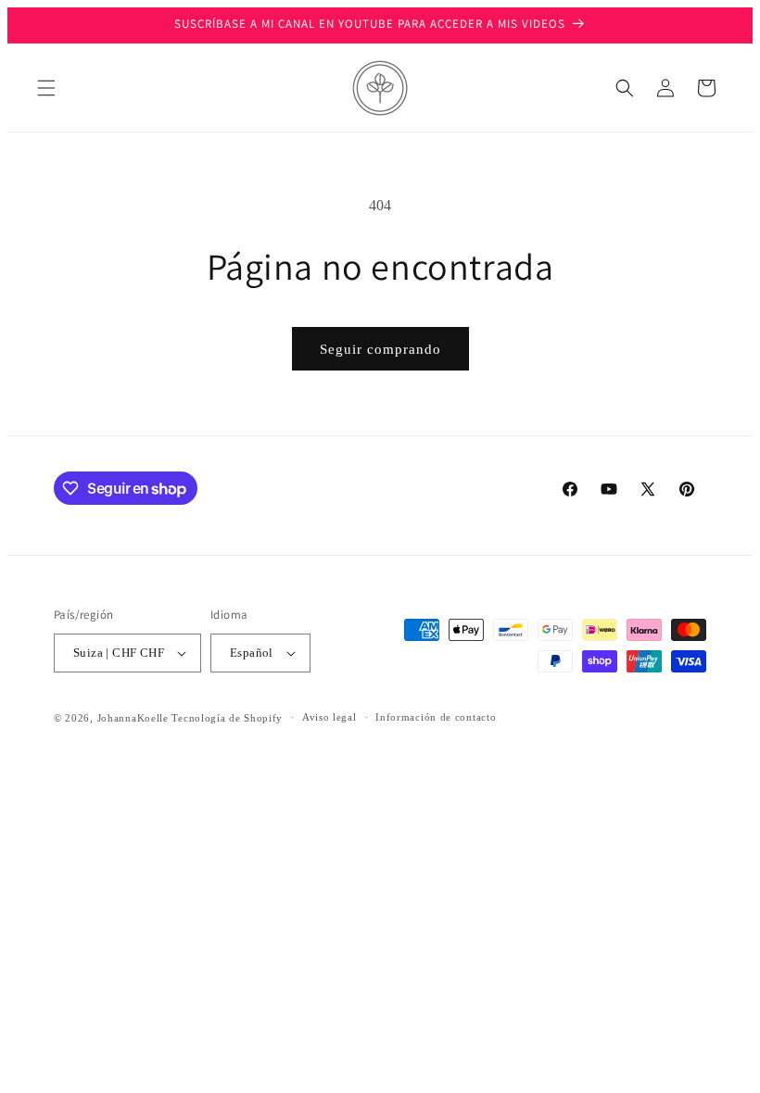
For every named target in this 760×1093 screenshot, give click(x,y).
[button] (46, 88)
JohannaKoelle (133, 717)
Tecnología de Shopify (227, 717)
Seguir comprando (380, 349)
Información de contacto (435, 716)
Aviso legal (329, 716)
